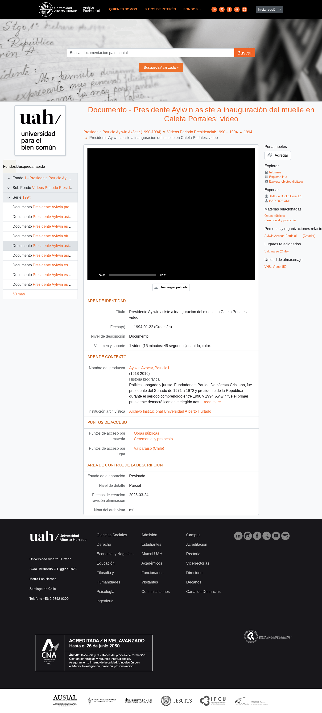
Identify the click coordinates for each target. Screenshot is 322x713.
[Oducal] (252, 701)
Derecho (104, 544)
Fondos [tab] (9, 166)
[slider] (132, 275)
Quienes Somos (123, 9)
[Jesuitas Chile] (138, 701)
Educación (106, 563)
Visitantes (149, 582)
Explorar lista (278, 177)
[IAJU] (101, 701)
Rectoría (193, 554)
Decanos (193, 582)
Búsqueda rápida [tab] (30, 166)
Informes (275, 172)
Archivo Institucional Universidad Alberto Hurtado (170, 411)
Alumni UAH (151, 554)
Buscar (244, 52)
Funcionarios (152, 573)
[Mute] (171, 275)
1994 (26, 197)
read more (212, 402)
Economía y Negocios (115, 554)
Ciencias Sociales (112, 535)
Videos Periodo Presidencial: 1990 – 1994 (67, 188)
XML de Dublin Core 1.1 (285, 196)
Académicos (151, 563)
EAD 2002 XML (279, 201)
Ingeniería (105, 601)
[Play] (93, 275)
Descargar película (173, 287)
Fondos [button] (190, 9)
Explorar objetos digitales (286, 181)
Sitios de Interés (160, 9)
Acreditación (196, 544)
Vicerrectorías (197, 563)
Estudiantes (151, 544)
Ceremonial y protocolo (153, 439)
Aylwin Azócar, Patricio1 (149, 368)
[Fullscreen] (179, 275)
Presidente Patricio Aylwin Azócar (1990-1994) (122, 132)
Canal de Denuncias (203, 592)
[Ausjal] (64, 701)
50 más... (20, 294)
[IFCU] (213, 701)
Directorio (194, 573)
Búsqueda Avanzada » (161, 67)
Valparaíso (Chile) (149, 448)
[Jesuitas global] (176, 701)
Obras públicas (146, 433)
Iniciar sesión (268, 9)
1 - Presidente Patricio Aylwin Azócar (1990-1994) (65, 178)
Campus (193, 535)
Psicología (105, 592)
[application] (171, 214)
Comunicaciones (155, 592)
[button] (171, 214)
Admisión (149, 535)
